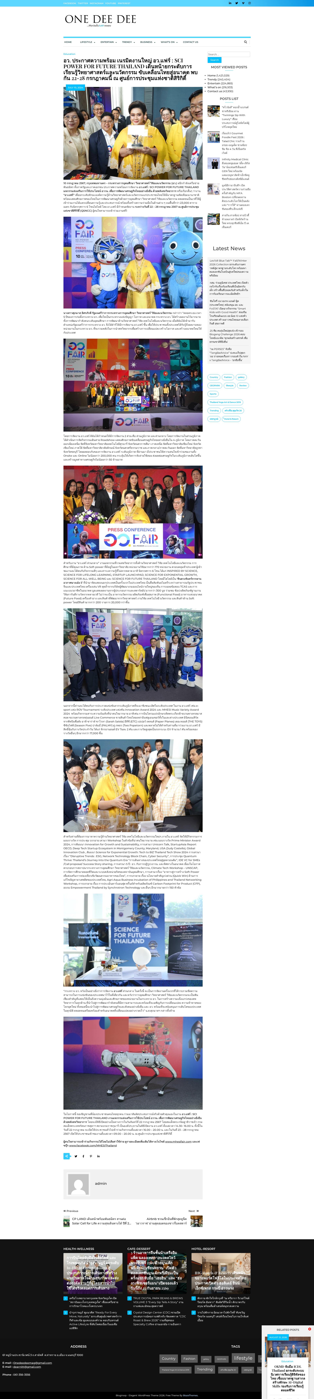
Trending (214, 410)
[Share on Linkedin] (98, 1156)
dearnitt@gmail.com (27, 1366)
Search (214, 60)
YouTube (110, 3)
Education (69, 54)
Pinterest (124, 3)
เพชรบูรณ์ (214, 419)
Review (243, 385)
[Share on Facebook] (83, 1156)
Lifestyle (86, 42)
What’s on (214, 87)
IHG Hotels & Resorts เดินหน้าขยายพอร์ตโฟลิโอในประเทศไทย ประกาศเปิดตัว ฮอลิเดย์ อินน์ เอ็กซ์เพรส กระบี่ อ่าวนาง (220, 1280)
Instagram (96, 3)
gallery (241, 377)
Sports (213, 394)
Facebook (69, 3)
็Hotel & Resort (231, 419)
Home (68, 42)
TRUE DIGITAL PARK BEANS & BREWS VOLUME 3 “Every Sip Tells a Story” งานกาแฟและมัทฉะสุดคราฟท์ (158, 1302)
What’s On (167, 42)
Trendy (127, 42)
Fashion (228, 377)
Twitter (83, 3)
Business (146, 42)
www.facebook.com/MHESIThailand (93, 1145)
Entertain (107, 42)
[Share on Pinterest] (91, 1156)
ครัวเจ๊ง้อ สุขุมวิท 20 (233, 410)
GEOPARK (215, 385)
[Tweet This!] (76, 1156)
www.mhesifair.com (178, 1141)
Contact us (190, 42)
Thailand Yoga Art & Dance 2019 (225, 402)
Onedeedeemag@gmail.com (32, 1362)
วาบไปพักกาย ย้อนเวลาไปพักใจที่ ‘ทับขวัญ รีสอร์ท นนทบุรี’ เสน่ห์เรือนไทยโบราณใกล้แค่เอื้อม (223, 1316)
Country (214, 377)
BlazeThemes (190, 1395)
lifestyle (229, 385)
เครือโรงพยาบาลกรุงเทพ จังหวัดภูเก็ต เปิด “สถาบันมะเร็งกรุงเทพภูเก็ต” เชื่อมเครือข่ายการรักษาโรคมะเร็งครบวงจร (93, 1302)
